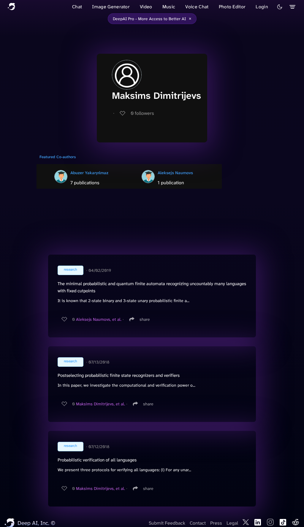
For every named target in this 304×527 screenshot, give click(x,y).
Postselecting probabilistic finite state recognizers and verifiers (119, 375)
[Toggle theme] (279, 7)
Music (168, 7)
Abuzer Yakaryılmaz (89, 172)
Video (146, 7)
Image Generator (111, 7)
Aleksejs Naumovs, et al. (98, 319)
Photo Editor (232, 7)
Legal (232, 523)
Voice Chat (196, 7)
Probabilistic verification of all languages (97, 460)
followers (142, 113)
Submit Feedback (167, 523)
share (145, 319)
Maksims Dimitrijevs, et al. (100, 404)
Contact (198, 523)
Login (262, 7)
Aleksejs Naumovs (175, 172)
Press (216, 523)
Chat (77, 7)
